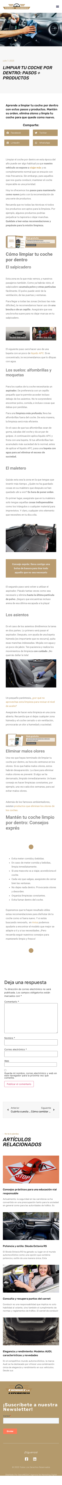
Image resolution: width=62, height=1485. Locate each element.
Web (6, 1061)
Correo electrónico (15, 1049)
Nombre (9, 1038)
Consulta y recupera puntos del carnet (27, 1298)
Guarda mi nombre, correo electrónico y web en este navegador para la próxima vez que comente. (30, 1075)
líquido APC (37, 353)
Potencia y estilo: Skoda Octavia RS (25, 1246)
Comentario (11, 1002)
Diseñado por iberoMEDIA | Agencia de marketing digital (31, 1474)
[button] (57, 6)
